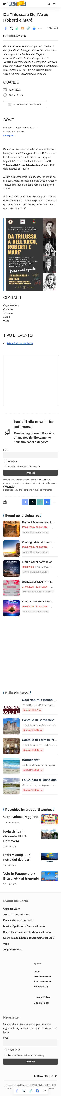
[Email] (22, 28)
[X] (56, 1076)
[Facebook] (52, 1076)
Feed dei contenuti (42, 976)
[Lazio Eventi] (17, 3)
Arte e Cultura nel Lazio (20, 343)
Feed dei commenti (42, 981)
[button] (6, 3)
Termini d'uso (42, 479)
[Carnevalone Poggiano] (49, 819)
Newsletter (12, 461)
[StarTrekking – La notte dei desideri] (49, 857)
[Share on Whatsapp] (17, 28)
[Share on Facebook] (5, 28)
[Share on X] (11, 28)
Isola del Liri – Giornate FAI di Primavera (15, 836)
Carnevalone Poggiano (20, 817)
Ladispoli (8, 135)
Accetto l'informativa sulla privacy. (24, 466)
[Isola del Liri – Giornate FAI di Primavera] (49, 834)
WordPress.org (41, 986)
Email (5, 450)
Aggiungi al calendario (27, 104)
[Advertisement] (30, 655)
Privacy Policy (9, 486)
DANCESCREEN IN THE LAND (41, 581)
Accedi (37, 971)
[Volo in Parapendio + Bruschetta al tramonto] (49, 876)
